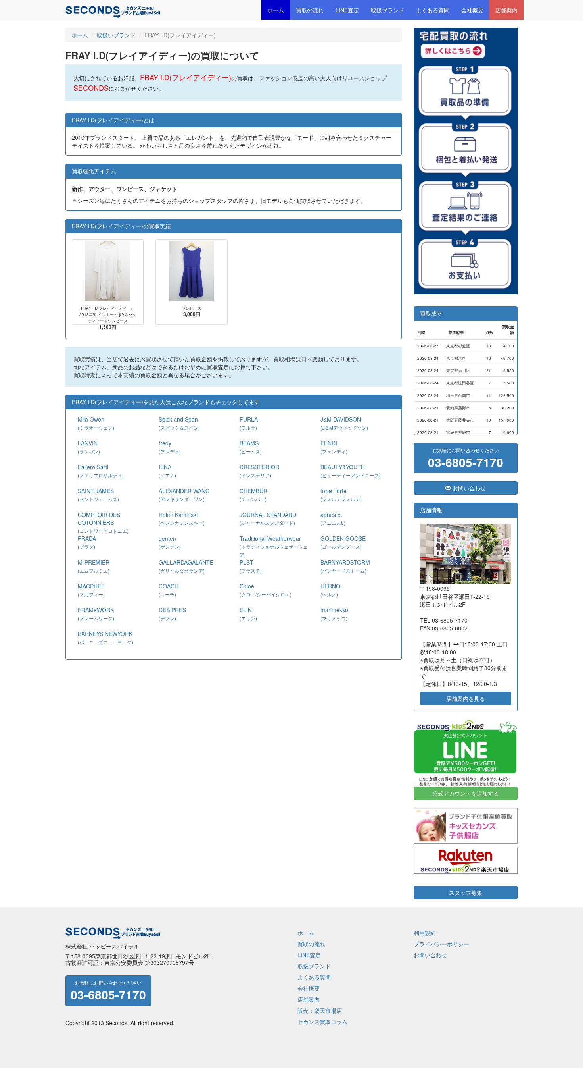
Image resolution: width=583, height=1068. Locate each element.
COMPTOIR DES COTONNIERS (103, 522)
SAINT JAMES (98, 494)
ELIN (248, 613)
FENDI (333, 447)
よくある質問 (432, 10)
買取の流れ (310, 10)
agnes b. (332, 518)
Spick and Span (179, 423)
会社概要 (472, 10)
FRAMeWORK (96, 613)
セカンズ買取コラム (322, 1022)
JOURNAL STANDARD (268, 518)
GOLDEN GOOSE (343, 542)
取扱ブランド (387, 10)
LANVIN (89, 447)
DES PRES (172, 613)
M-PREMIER (93, 566)
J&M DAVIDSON (344, 423)
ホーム (275, 10)
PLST (251, 566)
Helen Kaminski (182, 518)
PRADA (87, 542)
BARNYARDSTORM (345, 566)
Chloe (266, 590)
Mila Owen (96, 423)
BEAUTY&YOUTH (350, 470)
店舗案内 (506, 10)
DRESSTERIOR (259, 470)
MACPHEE (91, 590)
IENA (167, 470)
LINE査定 (347, 10)
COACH (168, 590)
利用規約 (425, 933)
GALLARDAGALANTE (186, 566)
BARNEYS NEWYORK (105, 637)
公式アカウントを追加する (465, 793)
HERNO (330, 590)
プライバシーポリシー (441, 944)
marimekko (334, 613)
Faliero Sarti (101, 470)
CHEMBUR (253, 494)
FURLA (249, 423)
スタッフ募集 (465, 892)
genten (170, 542)
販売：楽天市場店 (319, 1010)
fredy (170, 447)
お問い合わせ (468, 488)
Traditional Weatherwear (274, 546)
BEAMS (251, 447)
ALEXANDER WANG (184, 494)
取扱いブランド (116, 35)
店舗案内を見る (465, 698)
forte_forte (341, 494)
